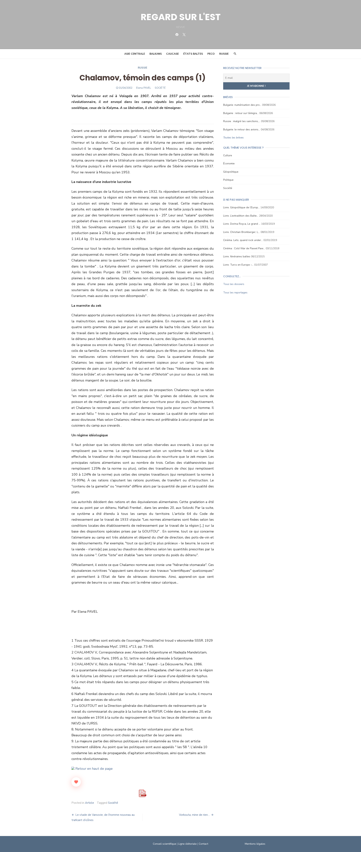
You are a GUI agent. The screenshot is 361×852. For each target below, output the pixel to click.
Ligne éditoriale (187, 844)
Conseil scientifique (164, 844)
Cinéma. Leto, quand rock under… (243, 240)
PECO (211, 54)
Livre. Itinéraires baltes (236, 256)
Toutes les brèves (233, 137)
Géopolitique (230, 172)
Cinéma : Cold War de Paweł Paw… (244, 248)
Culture (227, 155)
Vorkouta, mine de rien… (194, 815)
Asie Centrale (134, 54)
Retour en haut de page (93, 768)
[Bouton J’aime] (76, 782)
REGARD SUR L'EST (181, 17)
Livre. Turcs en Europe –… (238, 265)
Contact (203, 844)
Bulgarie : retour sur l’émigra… (241, 113)
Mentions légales (255, 844)
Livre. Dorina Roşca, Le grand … (241, 224)
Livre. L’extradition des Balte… (240, 216)
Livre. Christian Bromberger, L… (241, 232)
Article (89, 803)
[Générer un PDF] (142, 793)
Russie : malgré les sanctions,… (241, 121)
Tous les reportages (235, 292)
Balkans (155, 54)
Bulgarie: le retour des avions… (241, 129)
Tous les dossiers (233, 284)
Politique (228, 180)
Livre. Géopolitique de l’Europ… (241, 207)
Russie (224, 54)
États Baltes (193, 54)
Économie (229, 163)
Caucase (172, 54)
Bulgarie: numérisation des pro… (242, 105)
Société (113, 803)
